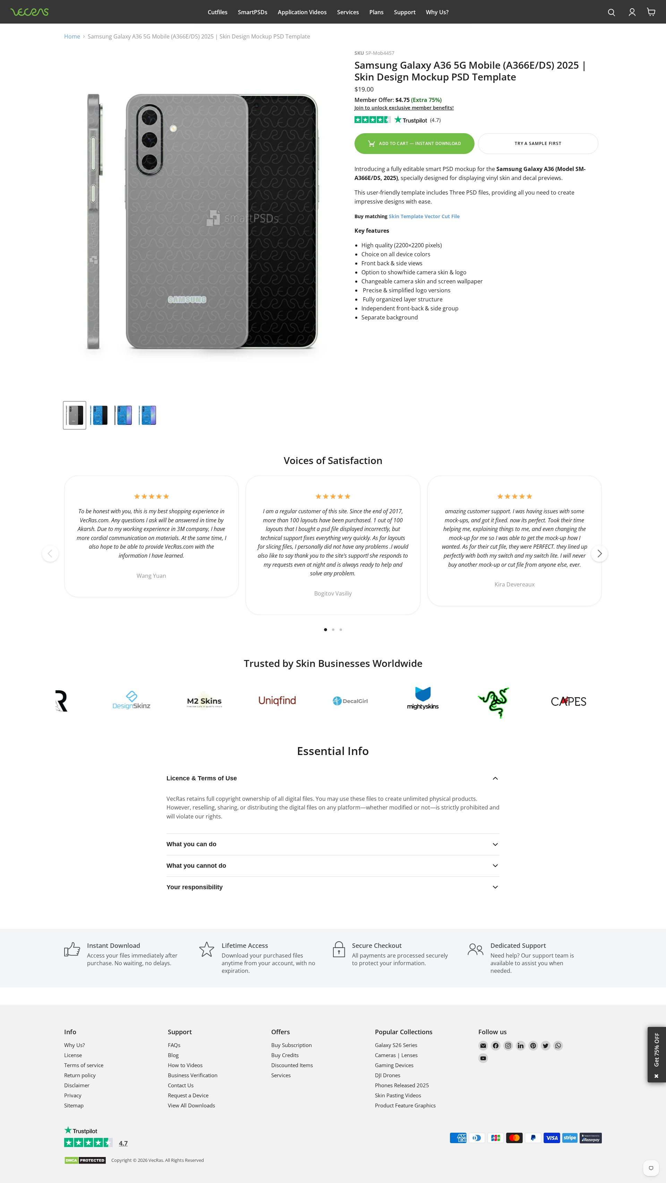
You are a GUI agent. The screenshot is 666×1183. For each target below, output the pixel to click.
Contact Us (181, 1085)
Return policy (80, 1075)
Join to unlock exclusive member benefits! (404, 107)
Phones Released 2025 (402, 1085)
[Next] (599, 553)
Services (348, 12)
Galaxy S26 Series (396, 1044)
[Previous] (50, 553)
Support (405, 12)
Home (72, 36)
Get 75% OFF (656, 1050)
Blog (173, 1055)
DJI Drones (387, 1075)
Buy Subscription (291, 1044)
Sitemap (74, 1105)
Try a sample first (538, 143)
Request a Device (188, 1095)
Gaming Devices (394, 1065)
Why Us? (437, 12)
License (73, 1055)
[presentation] (612, 13)
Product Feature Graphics (405, 1105)
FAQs (174, 1044)
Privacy (73, 1095)
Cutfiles (218, 12)
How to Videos (185, 1065)
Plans (376, 12)
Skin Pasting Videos (398, 1095)
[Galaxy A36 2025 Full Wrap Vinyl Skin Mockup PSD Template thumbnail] (99, 415)
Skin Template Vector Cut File (424, 216)
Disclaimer (76, 1085)
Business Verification (192, 1075)
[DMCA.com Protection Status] (85, 1161)
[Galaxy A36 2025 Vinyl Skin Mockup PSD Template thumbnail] (74, 415)
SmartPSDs (252, 12)
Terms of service (83, 1065)
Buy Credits (285, 1055)
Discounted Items (292, 1065)
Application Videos (302, 12)
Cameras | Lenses (396, 1055)
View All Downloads (191, 1105)
